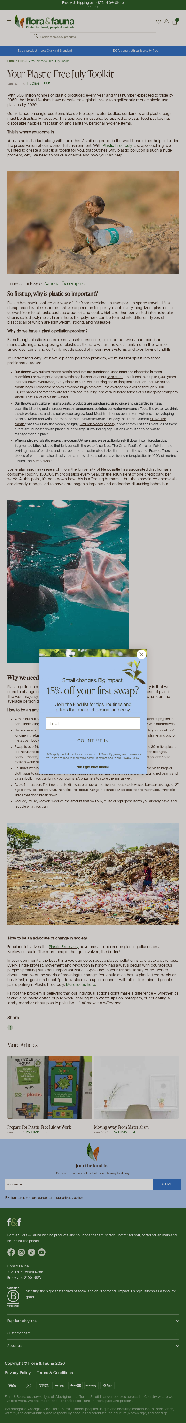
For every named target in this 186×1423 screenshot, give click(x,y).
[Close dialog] (141, 654)
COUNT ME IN (93, 740)
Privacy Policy (130, 758)
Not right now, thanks (93, 766)
